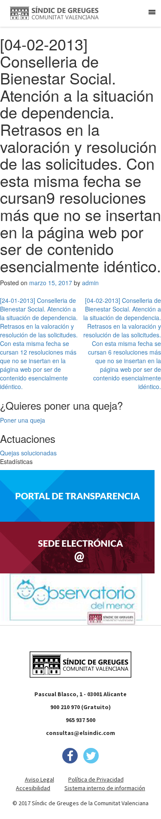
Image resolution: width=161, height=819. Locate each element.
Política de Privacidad (96, 779)
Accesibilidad (33, 788)
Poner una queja (22, 420)
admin (90, 282)
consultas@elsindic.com (80, 733)
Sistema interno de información (104, 788)
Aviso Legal (39, 779)
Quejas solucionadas (28, 452)
